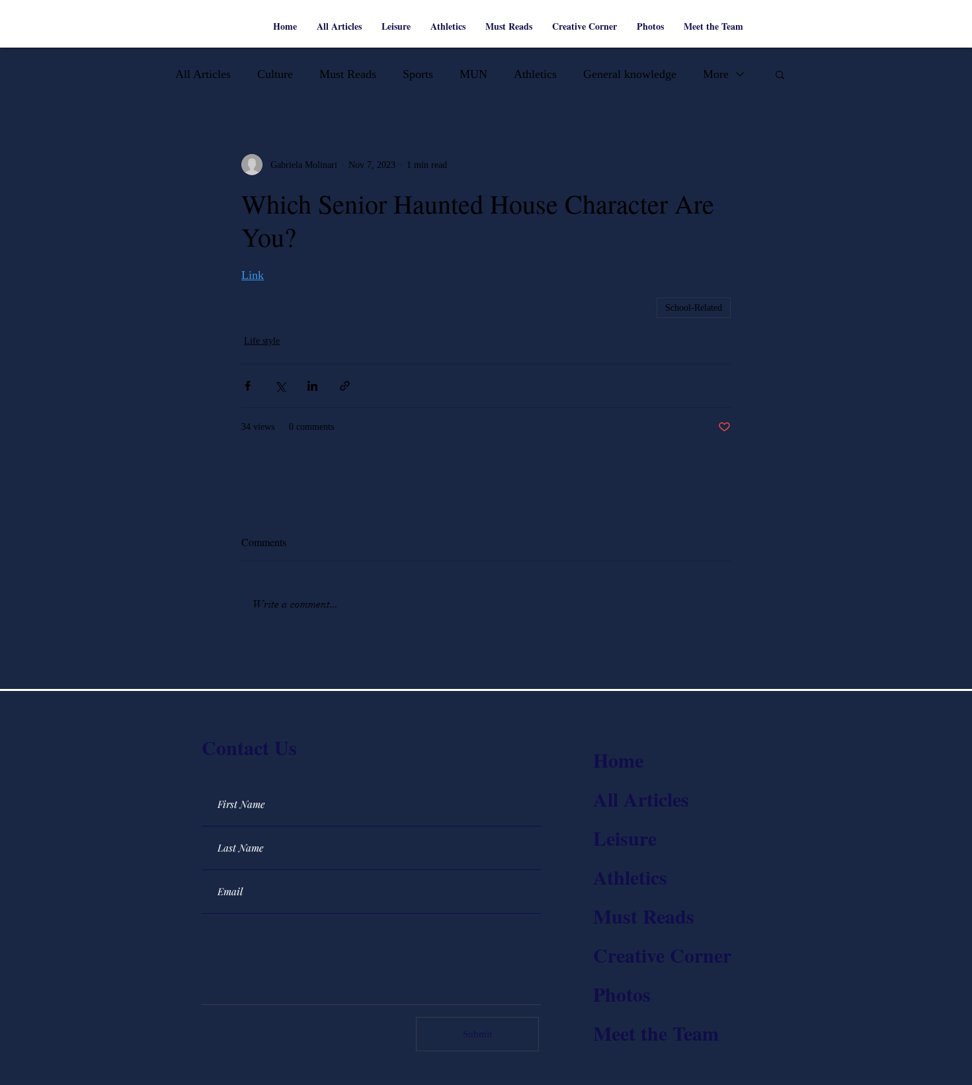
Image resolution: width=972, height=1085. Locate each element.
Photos (622, 993)
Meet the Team (656, 1032)
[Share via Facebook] (247, 386)
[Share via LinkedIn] (312, 386)
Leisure (625, 837)
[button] (780, 74)
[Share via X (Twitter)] (280, 386)
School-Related (693, 308)
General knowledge (629, 74)
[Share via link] (345, 386)
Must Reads (347, 74)
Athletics (535, 74)
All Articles (203, 74)
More (716, 74)
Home (618, 759)
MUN (473, 74)
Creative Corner (662, 954)
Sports (418, 74)
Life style (262, 341)
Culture (275, 74)
